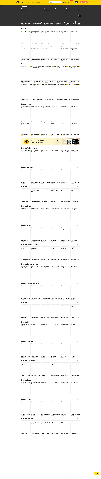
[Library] (68, 2)
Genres (27, 2)
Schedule (32, 2)
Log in (76, 2)
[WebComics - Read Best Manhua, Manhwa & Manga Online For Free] (17, 2)
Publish (64, 2)
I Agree (96, 473)
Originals (38, 2)
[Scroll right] (79, 16)
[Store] (71, 2)
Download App (83, 2)
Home (22, 2)
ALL (78, 167)
